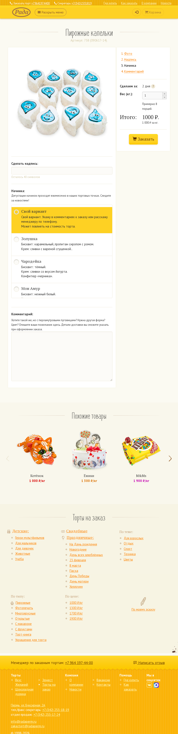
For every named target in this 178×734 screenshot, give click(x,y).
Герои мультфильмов (29, 538)
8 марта (75, 565)
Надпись (130, 59)
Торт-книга (23, 634)
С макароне (23, 624)
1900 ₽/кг (76, 618)
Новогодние (78, 549)
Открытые (22, 618)
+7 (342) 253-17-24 (46, 714)
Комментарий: (22, 314)
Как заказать (129, 3)
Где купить (110, 3)
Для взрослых (133, 538)
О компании (149, 3)
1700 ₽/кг (76, 613)
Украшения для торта (30, 640)
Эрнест (47, 680)
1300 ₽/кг (76, 608)
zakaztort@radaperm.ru (27, 726)
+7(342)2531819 (82, 3)
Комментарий (134, 71)
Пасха (73, 571)
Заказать (145, 139)
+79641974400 (40, 3)
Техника (130, 554)
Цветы (128, 559)
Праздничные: (80, 537)
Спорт (128, 549)
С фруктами (23, 629)
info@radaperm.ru (23, 721)
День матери (79, 581)
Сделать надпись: (24, 163)
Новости (166, 3)
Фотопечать (24, 608)
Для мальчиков (25, 543)
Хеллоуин (76, 587)
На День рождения (83, 544)
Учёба (19, 559)
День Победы (79, 576)
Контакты (103, 685)
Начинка (130, 65)
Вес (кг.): (126, 94)
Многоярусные (25, 613)
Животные (22, 553)
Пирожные (23, 603)
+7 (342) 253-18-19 (55, 710)
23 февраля (77, 560)
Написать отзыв (151, 662)
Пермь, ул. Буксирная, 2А (28, 705)
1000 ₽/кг (76, 603)
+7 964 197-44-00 (79, 662)
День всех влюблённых (86, 555)
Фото (128, 53)
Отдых (129, 543)
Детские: (20, 530)
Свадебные (76, 530)
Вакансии (103, 680)
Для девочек (24, 548)
